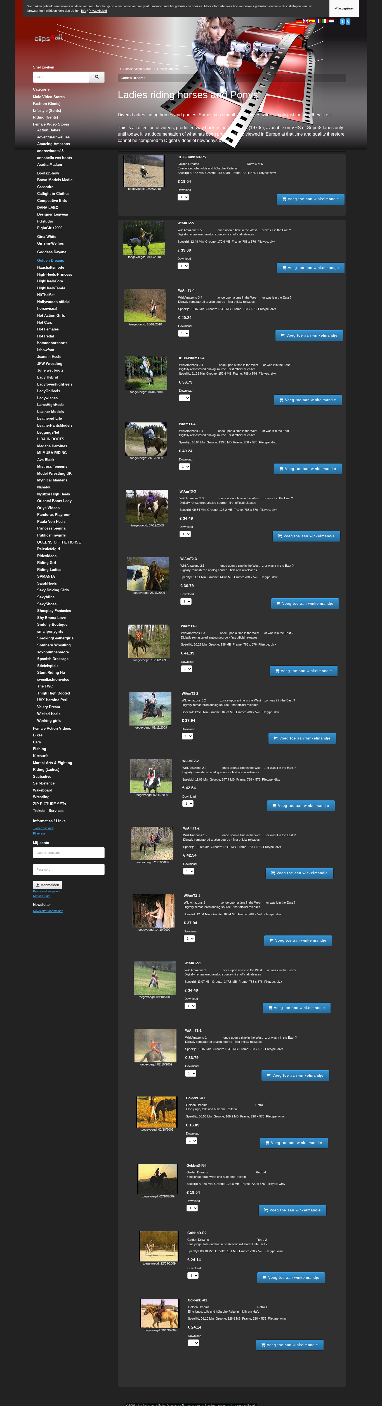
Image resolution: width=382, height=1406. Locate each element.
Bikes (38, 735)
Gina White (46, 237)
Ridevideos (46, 556)
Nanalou (44, 487)
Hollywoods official (53, 302)
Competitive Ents (52, 201)
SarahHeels (47, 583)
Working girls (49, 721)
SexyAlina (46, 597)
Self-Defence (44, 783)
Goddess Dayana (51, 252)
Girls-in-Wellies (50, 243)
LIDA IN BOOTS (50, 439)
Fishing (39, 749)
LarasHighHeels (50, 405)
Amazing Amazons (53, 144)
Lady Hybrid (47, 377)
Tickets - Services (48, 811)
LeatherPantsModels (54, 425)
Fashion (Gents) (46, 103)
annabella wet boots (54, 158)
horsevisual (47, 308)
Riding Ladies (49, 570)
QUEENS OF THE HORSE (59, 542)
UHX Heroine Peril (53, 700)
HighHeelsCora (50, 281)
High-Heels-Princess (54, 274)
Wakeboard (42, 790)
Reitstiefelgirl (48, 549)
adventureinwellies (53, 137)
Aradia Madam (49, 164)
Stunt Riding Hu (51, 672)
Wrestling (41, 797)
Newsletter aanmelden (48, 911)
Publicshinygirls (51, 535)
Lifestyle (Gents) (47, 110)
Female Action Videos (52, 728)
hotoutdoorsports (52, 343)
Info (83, 10)
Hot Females (48, 329)
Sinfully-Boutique (52, 624)
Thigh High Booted (53, 693)
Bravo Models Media (54, 180)
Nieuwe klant (41, 895)
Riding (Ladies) (46, 769)
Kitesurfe (40, 756)
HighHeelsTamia (51, 288)
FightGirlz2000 (49, 228)
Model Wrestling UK (54, 473)
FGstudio (45, 221)
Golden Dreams (133, 78)
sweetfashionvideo (53, 679)
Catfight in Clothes (53, 194)
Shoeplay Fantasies (54, 611)
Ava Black (45, 460)
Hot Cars (44, 322)
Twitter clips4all (43, 828)
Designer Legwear (52, 214)
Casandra (45, 187)
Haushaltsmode (50, 267)
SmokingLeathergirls (55, 638)
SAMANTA (46, 576)
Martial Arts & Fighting (52, 763)
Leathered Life (49, 418)
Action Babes (48, 130)
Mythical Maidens (52, 480)
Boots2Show (48, 173)
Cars (37, 742)
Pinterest (39, 833)
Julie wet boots (50, 370)
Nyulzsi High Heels (53, 494)
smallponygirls (50, 631)
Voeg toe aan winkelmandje (312, 199)
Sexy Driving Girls (53, 590)
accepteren (346, 8)
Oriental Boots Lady (54, 501)
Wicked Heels (48, 714)
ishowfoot (45, 350)
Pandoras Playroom (54, 514)
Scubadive (42, 776)
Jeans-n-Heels (49, 357)
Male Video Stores (49, 97)
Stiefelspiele (47, 666)
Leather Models (50, 412)
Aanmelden (49, 885)
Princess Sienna (51, 528)
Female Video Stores (51, 124)
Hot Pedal (45, 336)
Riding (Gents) (45, 117)
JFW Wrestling (49, 363)
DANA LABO (47, 207)
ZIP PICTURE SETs (49, 804)
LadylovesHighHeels (54, 384)
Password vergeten (46, 891)
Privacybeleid (98, 10)
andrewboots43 (50, 151)
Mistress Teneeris (52, 466)
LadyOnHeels (48, 391)
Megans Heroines (52, 446)
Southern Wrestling (54, 645)
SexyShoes (46, 604)
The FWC (45, 686)
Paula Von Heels (51, 521)
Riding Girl (46, 563)
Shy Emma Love (51, 618)
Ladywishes (47, 398)
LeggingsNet (48, 432)
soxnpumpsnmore (53, 652)
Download (184, 190)
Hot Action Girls (51, 315)
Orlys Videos (48, 508)
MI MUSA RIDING (52, 453)
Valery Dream (48, 707)
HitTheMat (46, 295)
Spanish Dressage (53, 659)
